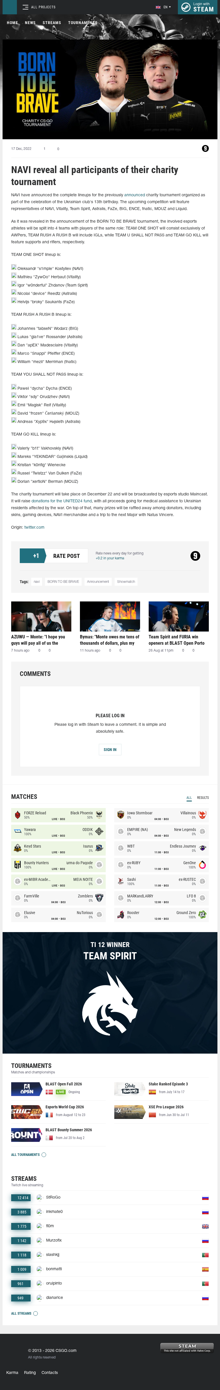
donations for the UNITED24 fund (62, 501)
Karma (12, 1373)
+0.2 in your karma (110, 558)
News (30, 22)
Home (12, 22)
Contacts (50, 1373)
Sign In (110, 749)
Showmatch (126, 581)
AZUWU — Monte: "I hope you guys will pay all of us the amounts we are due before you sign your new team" (40, 640)
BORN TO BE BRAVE (63, 581)
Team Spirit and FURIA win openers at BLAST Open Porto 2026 (177, 640)
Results (203, 798)
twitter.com (34, 528)
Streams (52, 22)
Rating (30, 1373)
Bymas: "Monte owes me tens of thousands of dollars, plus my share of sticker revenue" (109, 640)
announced (134, 195)
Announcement (98, 581)
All (189, 798)
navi (37, 581)
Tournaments (83, 22)
